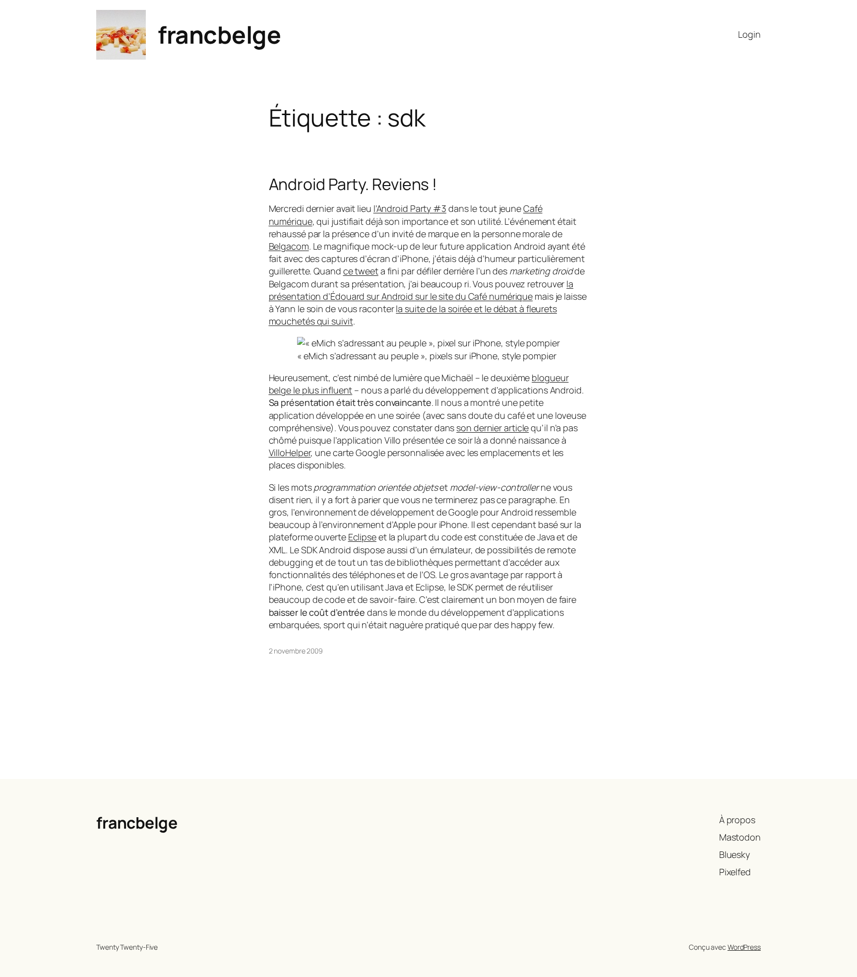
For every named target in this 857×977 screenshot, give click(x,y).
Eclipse (362, 537)
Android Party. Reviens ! (353, 184)
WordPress (744, 947)
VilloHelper (290, 452)
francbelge (219, 34)
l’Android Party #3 (409, 208)
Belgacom (289, 246)
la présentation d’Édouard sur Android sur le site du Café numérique (421, 290)
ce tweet (360, 271)
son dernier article (492, 428)
